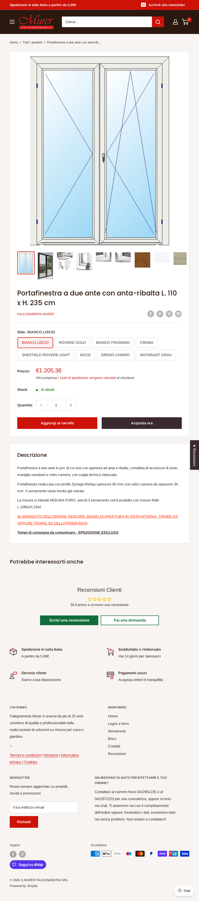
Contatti (114, 746)
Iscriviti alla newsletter (167, 5)
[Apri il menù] (12, 22)
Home (14, 42)
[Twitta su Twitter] (169, 313)
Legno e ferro (118, 723)
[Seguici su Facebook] (13, 854)
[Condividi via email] (178, 313)
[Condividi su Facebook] (150, 313)
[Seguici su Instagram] (22, 854)
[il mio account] (175, 22)
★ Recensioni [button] (194, 455)
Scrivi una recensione (69, 620)
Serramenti (116, 731)
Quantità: (25, 405)
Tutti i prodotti (32, 42)
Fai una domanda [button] (130, 620)
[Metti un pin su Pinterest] (160, 313)
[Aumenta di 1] (71, 405)
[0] (185, 22)
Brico (112, 739)
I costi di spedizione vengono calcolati (87, 378)
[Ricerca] (158, 21)
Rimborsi (51, 755)
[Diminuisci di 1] (41, 405)
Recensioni (117, 754)
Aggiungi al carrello (57, 423)
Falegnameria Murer (35, 314)
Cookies (30, 762)
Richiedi (24, 822)
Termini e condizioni (25, 755)
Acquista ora (142, 423)
